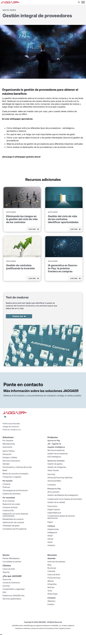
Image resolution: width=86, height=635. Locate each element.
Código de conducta (11, 427)
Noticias (50, 587)
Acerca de (7, 579)
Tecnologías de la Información (15, 490)
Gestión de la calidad (56, 502)
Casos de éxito (9, 569)
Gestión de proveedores (57, 453)
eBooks (50, 581)
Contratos (51, 485)
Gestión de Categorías (56, 467)
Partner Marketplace (11, 558)
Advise (50, 539)
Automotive (7, 447)
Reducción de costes (11, 504)
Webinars (51, 601)
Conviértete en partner (12, 561)
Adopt (50, 535)
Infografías (52, 584)
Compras (6, 484)
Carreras (6, 586)
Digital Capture (53, 509)
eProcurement (53, 492)
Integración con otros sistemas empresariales (15, 515)
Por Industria (8, 440)
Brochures (51, 568)
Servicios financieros (11, 461)
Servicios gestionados (12, 599)
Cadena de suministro (12, 494)
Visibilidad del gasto (11, 525)
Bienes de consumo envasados (15, 473)
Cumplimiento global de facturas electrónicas (61, 517)
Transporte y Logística (12, 477)
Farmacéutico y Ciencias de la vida (17, 467)
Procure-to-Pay (54, 488)
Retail (5, 470)
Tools (49, 590)
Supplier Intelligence (56, 447)
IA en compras (9, 501)
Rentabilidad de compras (13, 519)
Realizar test (18, 316)
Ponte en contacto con (12, 430)
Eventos (50, 604)
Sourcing (51, 474)
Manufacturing (9, 444)
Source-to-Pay (53, 440)
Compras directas (10, 507)
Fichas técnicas (53, 578)
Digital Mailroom (54, 513)
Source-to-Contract (55, 461)
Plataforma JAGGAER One (13, 595)
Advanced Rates (54, 481)
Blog (49, 565)
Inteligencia (52, 532)
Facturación (52, 506)
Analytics (51, 545)
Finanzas (6, 487)
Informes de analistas (56, 561)
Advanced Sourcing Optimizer (60, 477)
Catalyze (51, 526)
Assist (49, 542)
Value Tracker (53, 470)
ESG (4, 592)
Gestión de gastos (54, 464)
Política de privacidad (11, 424)
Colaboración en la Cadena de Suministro (64, 499)
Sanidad (6, 464)
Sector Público (9, 451)
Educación (7, 454)
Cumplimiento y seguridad (14, 589)
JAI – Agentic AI (54, 444)
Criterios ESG (8, 510)
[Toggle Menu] (83, 2)
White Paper (52, 594)
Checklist (51, 571)
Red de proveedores (55, 450)
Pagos (50, 522)
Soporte (6, 572)
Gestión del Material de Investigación (62, 495)
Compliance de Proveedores (14, 529)
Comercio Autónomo (11, 582)
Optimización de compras (13, 522)
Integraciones (53, 529)
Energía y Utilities (10, 457)
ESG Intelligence (54, 457)
